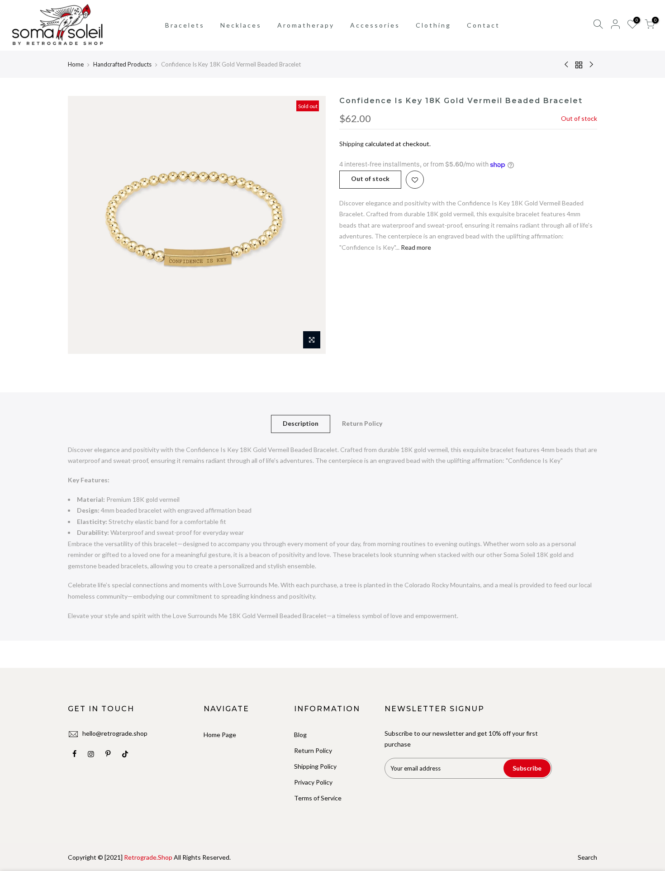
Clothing (433, 25)
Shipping (351, 144)
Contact (483, 25)
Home (76, 64)
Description (300, 423)
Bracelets (184, 25)
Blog (300, 734)
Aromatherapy (305, 25)
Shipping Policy (315, 766)
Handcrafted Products (122, 64)
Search (587, 857)
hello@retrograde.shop (114, 733)
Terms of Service (318, 798)
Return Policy (362, 423)
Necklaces (240, 25)
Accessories (375, 25)
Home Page (220, 734)
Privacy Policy (313, 782)
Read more (415, 247)
